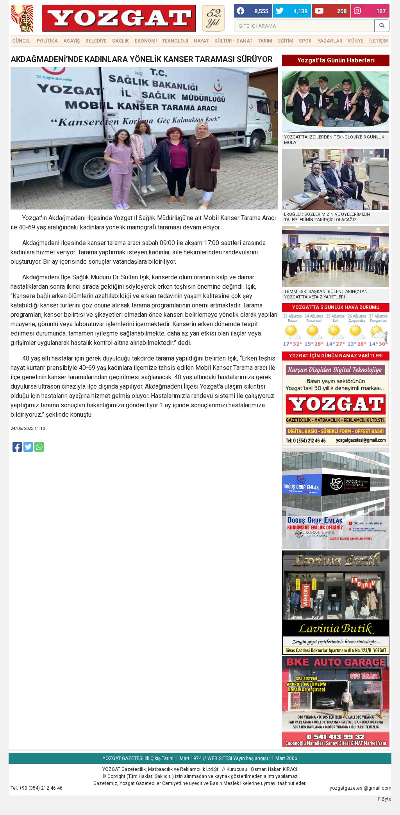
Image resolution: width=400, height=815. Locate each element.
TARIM (265, 41)
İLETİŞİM (378, 41)
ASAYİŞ (71, 41)
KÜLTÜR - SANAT (233, 41)
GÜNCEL (21, 41)
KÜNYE (355, 41)
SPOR (305, 41)
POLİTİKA (47, 41)
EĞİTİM (285, 41)
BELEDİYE (96, 41)
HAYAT (201, 41)
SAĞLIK (120, 41)
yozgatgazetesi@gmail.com (360, 788)
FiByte (384, 799)
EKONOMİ (146, 41)
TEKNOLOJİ (175, 41)
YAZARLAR (330, 41)
